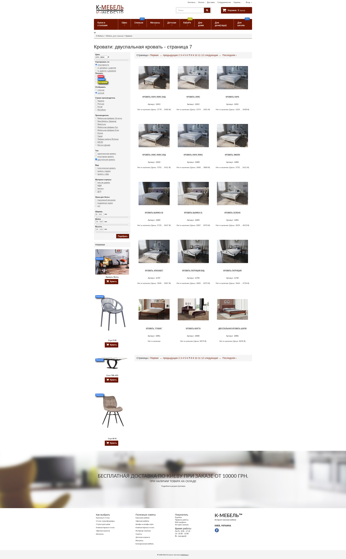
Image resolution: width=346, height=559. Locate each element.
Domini (100, 133)
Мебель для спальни (114, 36)
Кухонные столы (103, 518)
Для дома (201, 24)
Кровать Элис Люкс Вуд (154, 155)
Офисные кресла (103, 531)
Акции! (100, 76)
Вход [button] (248, 2)
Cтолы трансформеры (105, 521)
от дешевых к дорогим (107, 68)
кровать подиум (104, 171)
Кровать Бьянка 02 (154, 213)
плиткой (101, 93)
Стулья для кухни (103, 524)
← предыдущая (169, 55)
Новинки (101, 79)
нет (99, 206)
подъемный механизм (106, 200)
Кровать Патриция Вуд (193, 271)
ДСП (99, 192)
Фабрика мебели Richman (108, 139)
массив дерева (104, 183)
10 (196, 55)
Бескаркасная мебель (145, 544)
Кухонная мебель (143, 518)
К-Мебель (100, 36)
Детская (171, 22)
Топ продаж (102, 82)
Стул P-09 (112, 340)
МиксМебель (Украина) (107, 121)
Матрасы (155, 22)
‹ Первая (154, 55)
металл (101, 189)
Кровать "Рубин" (154, 328)
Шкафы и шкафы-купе (144, 524)
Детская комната (143, 537)
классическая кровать (107, 168)
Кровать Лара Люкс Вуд (154, 97)
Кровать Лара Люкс (193, 155)
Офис (124, 22)
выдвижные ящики (105, 203)
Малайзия (102, 110)
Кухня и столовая (102, 24)
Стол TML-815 (112, 375)
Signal (100, 136)
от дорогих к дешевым (107, 71)
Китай (100, 107)
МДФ (100, 186)
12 (202, 55)
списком (101, 90)
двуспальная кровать (106, 160)
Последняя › (229, 55)
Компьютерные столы (105, 528)
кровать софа (103, 174)
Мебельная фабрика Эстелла (110, 118)
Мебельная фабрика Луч (108, 127)
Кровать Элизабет (154, 271)
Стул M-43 (112, 439)
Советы (139, 534)
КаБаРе (187, 21)
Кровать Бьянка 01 (193, 213)
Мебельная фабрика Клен (108, 130)
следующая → (213, 55)
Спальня (139, 21)
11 (199, 55)
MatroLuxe (102, 124)
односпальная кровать (107, 154)
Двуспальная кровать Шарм (232, 328)
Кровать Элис (193, 97)
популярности (103, 65)
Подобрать (122, 236)
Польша (101, 104)
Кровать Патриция (232, 271)
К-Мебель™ (185, 555)
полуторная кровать (106, 157)
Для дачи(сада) (221, 24)
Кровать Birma (112, 277)
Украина (101, 101)
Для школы (243, 23)
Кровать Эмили (232, 155)
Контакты (191, 2)
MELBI (100, 142)
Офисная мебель (142, 521)
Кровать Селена (232, 213)
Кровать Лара (232, 97)
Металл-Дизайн (104, 145)
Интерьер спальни (143, 531)
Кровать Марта (193, 328)
